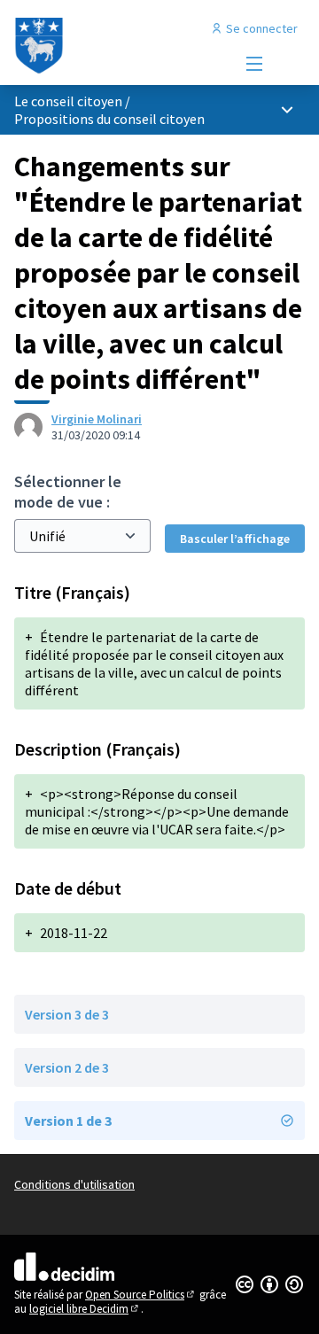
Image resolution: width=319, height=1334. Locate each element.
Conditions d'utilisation (74, 1184)
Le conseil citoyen (68, 101)
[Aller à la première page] (121, 46)
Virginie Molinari (96, 419)
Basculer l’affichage (235, 539)
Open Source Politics (141, 1294)
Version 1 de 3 (68, 1120)
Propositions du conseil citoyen (109, 119)
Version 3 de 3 (67, 1014)
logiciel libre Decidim (85, 1308)
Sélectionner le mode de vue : (67, 491)
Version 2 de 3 (67, 1067)
